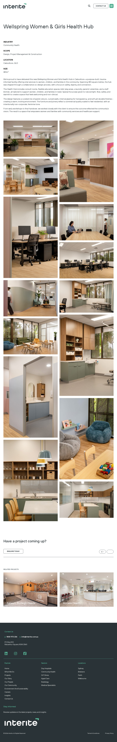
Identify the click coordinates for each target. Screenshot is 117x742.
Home (7, 668)
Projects (8, 675)
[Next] (110, 552)
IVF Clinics (45, 675)
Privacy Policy (109, 733)
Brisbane (81, 672)
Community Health (48, 672)
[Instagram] (16, 653)
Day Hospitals (46, 668)
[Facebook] (25, 653)
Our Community (11, 685)
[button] (89, 6)
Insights (8, 695)
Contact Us (9, 699)
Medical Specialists (48, 685)
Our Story (8, 678)
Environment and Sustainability (16, 689)
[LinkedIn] (7, 653)
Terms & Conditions (93, 733)
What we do (9, 672)
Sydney (81, 668)
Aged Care (45, 678)
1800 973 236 (11, 637)
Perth (80, 675)
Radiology (45, 682)
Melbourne (82, 678)
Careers (7, 692)
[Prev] (102, 552)
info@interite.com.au (29, 637)
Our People (9, 682)
